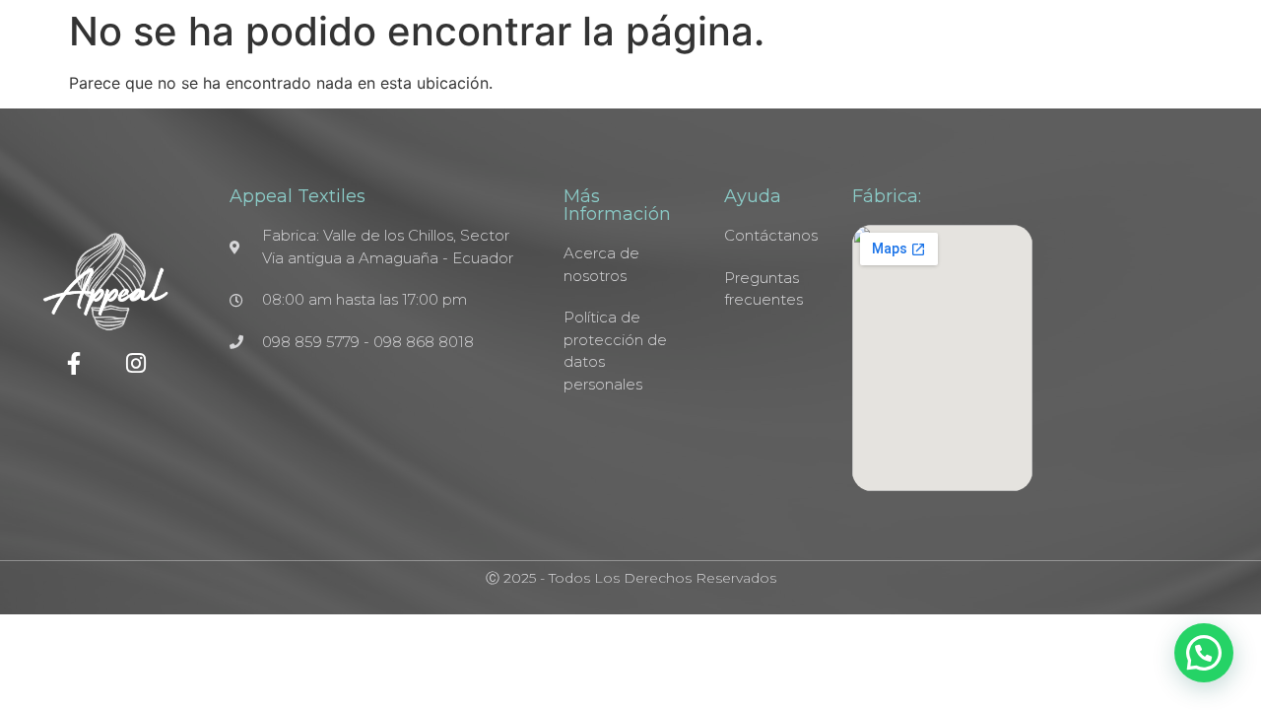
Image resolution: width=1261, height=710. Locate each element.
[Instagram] (136, 363)
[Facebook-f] (74, 363)
